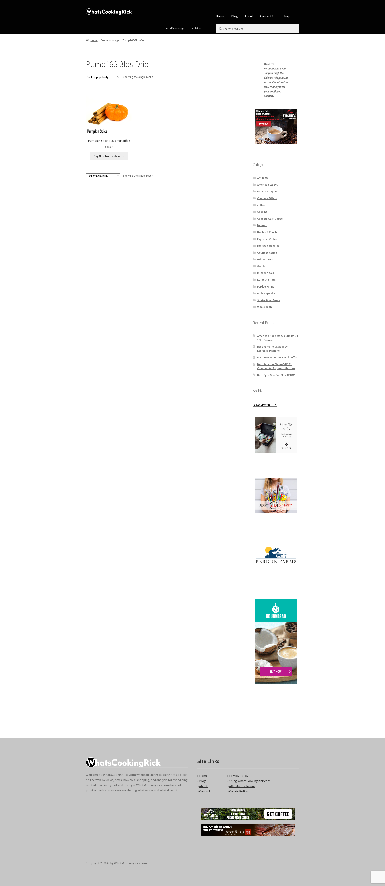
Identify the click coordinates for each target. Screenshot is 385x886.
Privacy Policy (238, 776)
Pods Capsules (266, 293)
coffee (261, 205)
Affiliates (263, 178)
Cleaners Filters (267, 198)
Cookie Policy (238, 791)
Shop (286, 16)
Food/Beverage (175, 28)
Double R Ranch (267, 232)
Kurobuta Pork (266, 279)
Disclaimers (197, 28)
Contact (204, 791)
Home (220, 16)
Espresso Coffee (267, 239)
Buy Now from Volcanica (109, 156)
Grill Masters (265, 259)
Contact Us (268, 16)
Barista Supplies (267, 191)
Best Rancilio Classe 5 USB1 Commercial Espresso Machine (276, 366)
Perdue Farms (265, 286)
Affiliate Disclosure (242, 786)
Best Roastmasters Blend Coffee (277, 357)
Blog (234, 16)
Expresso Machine (268, 246)
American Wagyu (267, 184)
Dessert (262, 225)
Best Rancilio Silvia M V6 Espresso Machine (272, 348)
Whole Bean (264, 307)
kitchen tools (265, 273)
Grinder (261, 266)
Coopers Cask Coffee (270, 218)
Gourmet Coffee (267, 252)
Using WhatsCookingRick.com (249, 781)
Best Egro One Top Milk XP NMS (276, 375)
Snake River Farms (268, 300)
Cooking (262, 212)
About (249, 16)
